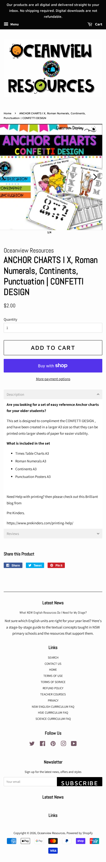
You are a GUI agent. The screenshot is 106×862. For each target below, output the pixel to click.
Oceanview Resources (51, 833)
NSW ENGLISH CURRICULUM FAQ (53, 707)
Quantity (10, 319)
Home (7, 113)
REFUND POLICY (53, 688)
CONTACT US (53, 664)
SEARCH (53, 657)
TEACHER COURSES (53, 694)
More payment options (53, 378)
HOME (53, 669)
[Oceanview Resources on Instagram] (63, 745)
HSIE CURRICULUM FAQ (53, 712)
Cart (98, 24)
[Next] (95, 177)
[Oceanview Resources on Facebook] (42, 745)
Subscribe (79, 783)
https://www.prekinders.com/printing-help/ (40, 523)
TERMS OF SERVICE (53, 682)
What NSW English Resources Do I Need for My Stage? (53, 613)
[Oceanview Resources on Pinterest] (53, 745)
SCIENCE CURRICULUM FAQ (53, 719)
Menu (14, 24)
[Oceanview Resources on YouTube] (74, 745)
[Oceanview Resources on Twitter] (32, 745)
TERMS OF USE (53, 676)
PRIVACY (53, 700)
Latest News (53, 603)
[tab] (53, 394)
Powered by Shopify (80, 833)
